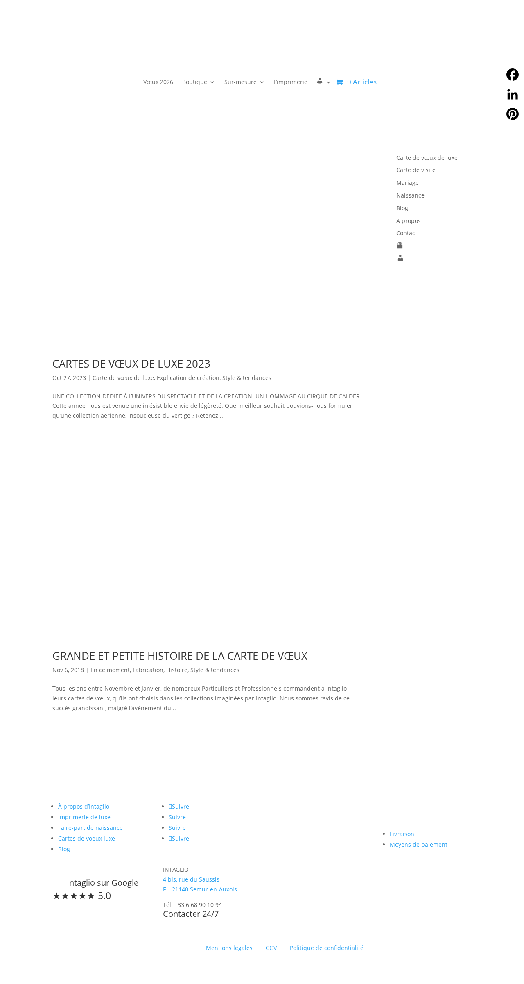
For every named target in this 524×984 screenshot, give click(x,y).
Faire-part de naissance (90, 828)
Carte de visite (416, 170)
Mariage (407, 182)
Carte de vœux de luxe (123, 378)
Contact (406, 233)
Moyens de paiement (418, 844)
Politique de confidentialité (327, 948)
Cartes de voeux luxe (86, 838)
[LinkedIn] (512, 94)
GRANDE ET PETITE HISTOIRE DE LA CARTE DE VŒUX (179, 655)
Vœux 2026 (158, 82)
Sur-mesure (240, 82)
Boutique (194, 82)
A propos (408, 221)
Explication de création (188, 378)
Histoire (176, 670)
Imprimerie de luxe (84, 817)
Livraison (402, 834)
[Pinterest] (512, 114)
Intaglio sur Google (102, 882)
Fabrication (148, 670)
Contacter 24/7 (191, 913)
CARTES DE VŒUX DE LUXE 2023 (131, 363)
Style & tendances (246, 378)
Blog (402, 208)
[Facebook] (512, 74)
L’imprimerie (290, 82)
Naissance (410, 195)
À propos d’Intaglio (83, 806)
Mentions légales (229, 948)
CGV (271, 948)
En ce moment (110, 670)
